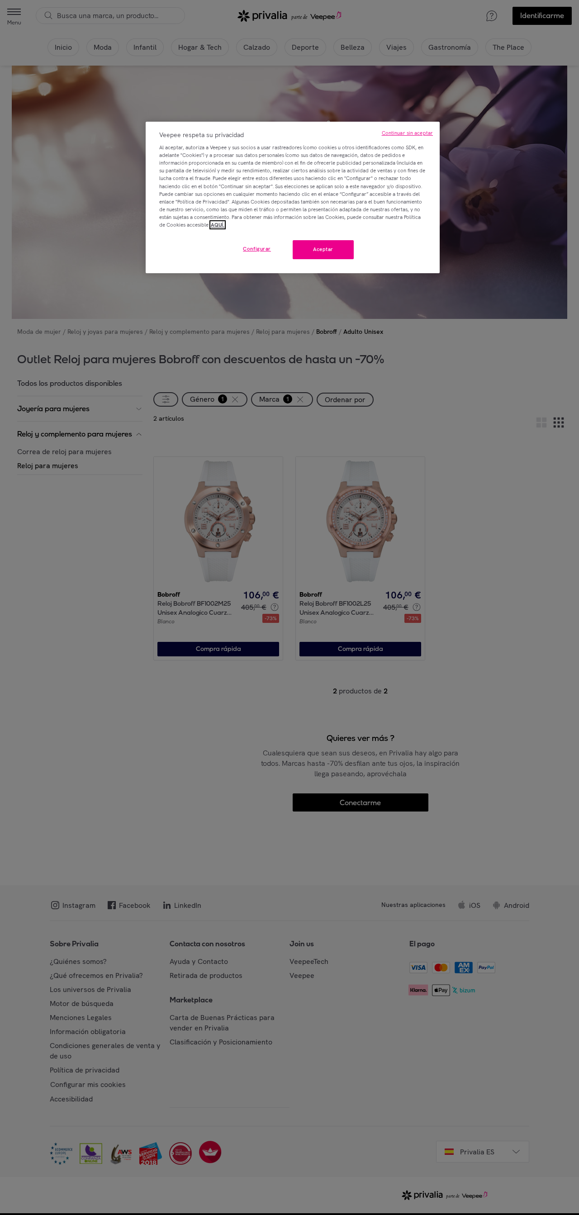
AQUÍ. (217, 225)
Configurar (257, 249)
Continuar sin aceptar (407, 133)
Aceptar (323, 249)
